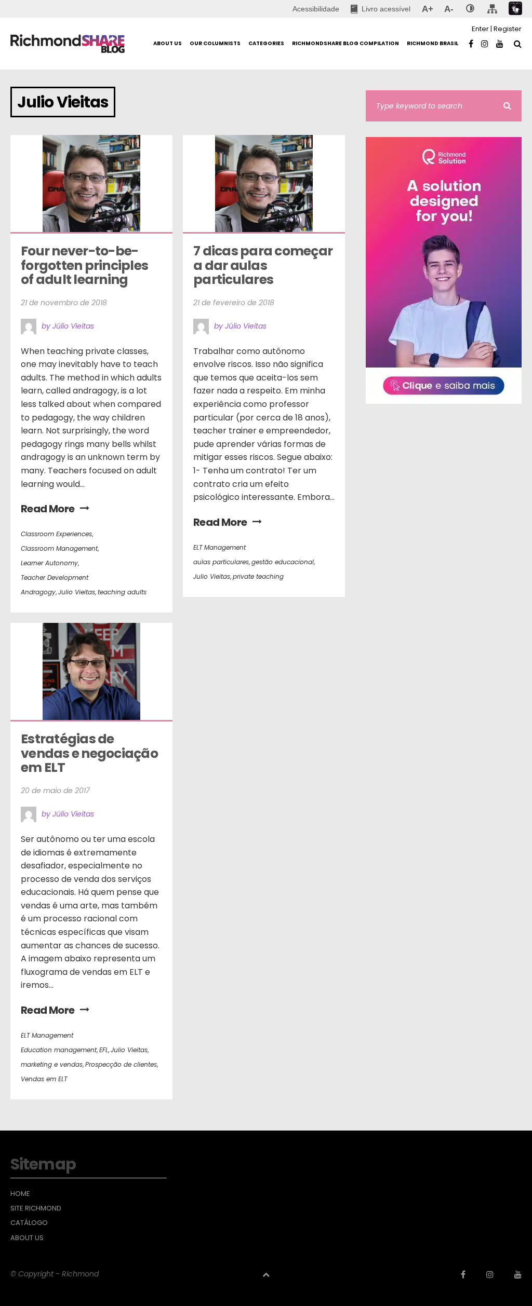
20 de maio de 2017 (55, 790)
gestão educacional (282, 561)
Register (508, 29)
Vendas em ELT (44, 1078)
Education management (59, 1049)
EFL (103, 1049)
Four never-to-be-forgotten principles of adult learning (85, 265)
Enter (480, 29)
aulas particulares (221, 561)
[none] (470, 9)
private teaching (258, 576)
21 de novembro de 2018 (64, 302)
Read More (48, 509)
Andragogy (38, 592)
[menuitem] (381, 9)
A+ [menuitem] (427, 9)
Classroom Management (59, 548)
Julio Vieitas (76, 592)
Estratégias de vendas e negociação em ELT (90, 753)
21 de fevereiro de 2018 (233, 302)
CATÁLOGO (29, 1223)
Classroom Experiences (56, 533)
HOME (20, 1194)
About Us (27, 1238)
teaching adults (122, 592)
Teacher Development (54, 577)
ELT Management (219, 547)
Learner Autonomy (49, 563)
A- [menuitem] (448, 9)
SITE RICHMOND (35, 1208)
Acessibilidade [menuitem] (315, 8)
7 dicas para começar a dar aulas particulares (264, 265)
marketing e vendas (52, 1064)
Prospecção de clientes (121, 1064)
